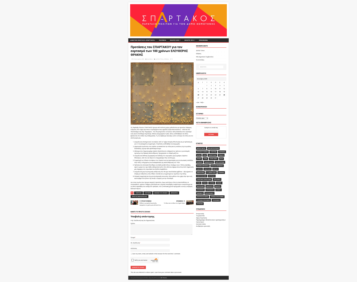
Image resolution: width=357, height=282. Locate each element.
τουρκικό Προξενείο (203, 200)
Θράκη (199, 158)
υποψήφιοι (216, 200)
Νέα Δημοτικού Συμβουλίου (204, 57)
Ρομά (198, 183)
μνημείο (200, 193)
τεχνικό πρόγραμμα (217, 197)
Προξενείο (217, 179)
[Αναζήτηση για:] (211, 67)
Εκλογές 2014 (189, 40)
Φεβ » (202, 102)
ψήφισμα (200, 203)
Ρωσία (205, 183)
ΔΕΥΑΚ (199, 155)
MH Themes (164, 278)
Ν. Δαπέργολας (211, 172)
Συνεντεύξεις (200, 60)
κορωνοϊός (210, 190)
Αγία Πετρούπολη (213, 148)
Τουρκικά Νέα (200, 216)
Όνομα (133, 237)
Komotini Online (201, 224)
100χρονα (138, 193)
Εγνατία (221, 155)
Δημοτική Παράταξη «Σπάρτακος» (142, 40)
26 (224, 95)
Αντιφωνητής (200, 214)
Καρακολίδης (209, 162)
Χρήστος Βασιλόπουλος (139, 196)
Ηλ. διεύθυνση (135, 243)
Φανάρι (219, 183)
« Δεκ (197, 102)
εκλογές (217, 186)
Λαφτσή (199, 169)
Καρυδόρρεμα (220, 162)
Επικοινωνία (203, 40)
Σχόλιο (133, 223)
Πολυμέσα (162, 40)
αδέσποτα (209, 186)
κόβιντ (218, 190)
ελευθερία (148, 193)
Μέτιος (215, 169)
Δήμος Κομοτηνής (201, 218)
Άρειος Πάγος (201, 148)
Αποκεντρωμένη (202, 152)
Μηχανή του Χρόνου (161, 193)
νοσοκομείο (209, 193)
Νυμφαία (221, 172)
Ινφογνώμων (200, 222)
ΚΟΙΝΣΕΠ (199, 162)
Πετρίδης (212, 176)
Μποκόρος (174, 193)
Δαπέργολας (212, 155)
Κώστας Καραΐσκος (217, 165)
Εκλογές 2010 (174, 40)
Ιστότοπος (134, 248)
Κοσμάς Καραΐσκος (203, 165)
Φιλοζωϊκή (200, 186)
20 (198, 95)
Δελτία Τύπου (160, 59)
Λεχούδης (207, 169)
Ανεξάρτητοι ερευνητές (203, 226)
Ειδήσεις (166, 59)
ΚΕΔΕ (221, 158)
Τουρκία (211, 183)
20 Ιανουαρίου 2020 (138, 59)
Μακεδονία (200, 172)
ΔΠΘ (204, 155)
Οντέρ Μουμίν (201, 176)
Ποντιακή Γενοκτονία (204, 179)
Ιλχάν (205, 158)
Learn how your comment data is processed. (168, 272)
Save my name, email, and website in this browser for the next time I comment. (156, 254)
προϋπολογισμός (202, 197)
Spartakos (150, 59)
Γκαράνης (222, 152)
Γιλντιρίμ (213, 152)
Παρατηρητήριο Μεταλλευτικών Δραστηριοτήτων (211, 220)
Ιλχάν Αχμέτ (213, 158)
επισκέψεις (200, 190)
